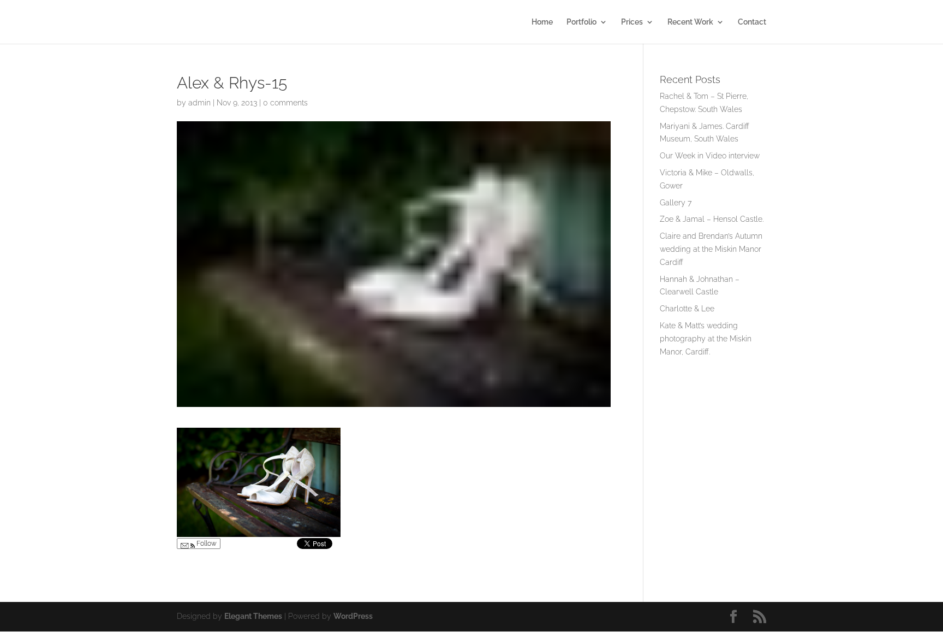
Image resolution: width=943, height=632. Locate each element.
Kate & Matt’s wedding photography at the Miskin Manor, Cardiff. (705, 338)
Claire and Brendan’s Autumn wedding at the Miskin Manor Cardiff (711, 249)
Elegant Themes (253, 616)
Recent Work (690, 22)
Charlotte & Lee (687, 308)
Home (542, 22)
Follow (206, 543)
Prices (632, 22)
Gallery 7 (675, 202)
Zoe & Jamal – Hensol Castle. (711, 219)
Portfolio (581, 22)
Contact (752, 22)
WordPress (353, 616)
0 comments (285, 102)
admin (199, 102)
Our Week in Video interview (710, 155)
